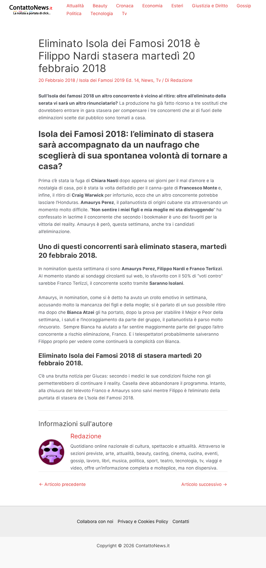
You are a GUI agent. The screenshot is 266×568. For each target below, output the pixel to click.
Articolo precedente (62, 484)
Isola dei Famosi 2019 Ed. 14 (109, 80)
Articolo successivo (204, 484)
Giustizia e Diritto (210, 5)
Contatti (180, 521)
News (147, 80)
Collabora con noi (95, 521)
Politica (74, 13)
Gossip (244, 5)
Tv (124, 13)
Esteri (177, 5)
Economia (152, 5)
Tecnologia (101, 13)
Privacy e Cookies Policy (143, 521)
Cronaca (125, 5)
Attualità (75, 5)
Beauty (100, 5)
